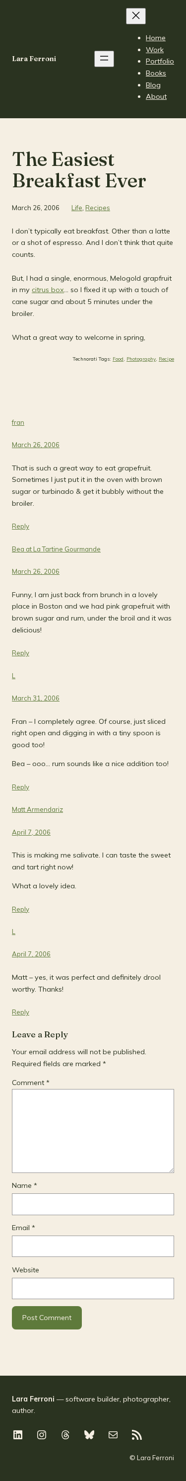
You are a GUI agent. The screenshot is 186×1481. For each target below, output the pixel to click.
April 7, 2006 (31, 832)
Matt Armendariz (37, 809)
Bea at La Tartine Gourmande (56, 549)
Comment (31, 1082)
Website (25, 1269)
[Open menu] (104, 59)
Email (23, 1227)
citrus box (48, 289)
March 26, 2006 (36, 445)
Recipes (97, 208)
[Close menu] (136, 16)
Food (118, 359)
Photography (141, 359)
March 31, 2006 (36, 698)
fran (18, 422)
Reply (20, 526)
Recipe (166, 359)
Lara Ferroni (34, 58)
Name (24, 1185)
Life (76, 208)
